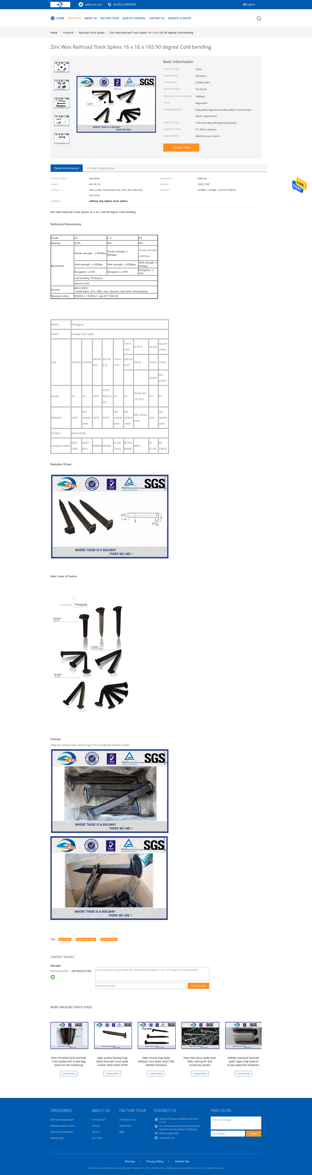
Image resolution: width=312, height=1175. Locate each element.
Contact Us (157, 18)
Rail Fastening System (62, 1119)
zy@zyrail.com (93, 4)
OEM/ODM (125, 1125)
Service (95, 1131)
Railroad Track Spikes (61, 1131)
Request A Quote (179, 18)
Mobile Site (182, 1161)
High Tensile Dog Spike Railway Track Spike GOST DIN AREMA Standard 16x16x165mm (156, 1063)
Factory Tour (109, 18)
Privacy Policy (155, 1161)
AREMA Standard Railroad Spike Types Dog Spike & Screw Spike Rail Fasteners (243, 1061)
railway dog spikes (86, 939)
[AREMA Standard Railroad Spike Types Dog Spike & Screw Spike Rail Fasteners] (244, 1035)
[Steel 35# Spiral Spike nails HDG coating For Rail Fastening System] (200, 1035)
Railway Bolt (56, 1138)
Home (60, 18)
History (96, 1125)
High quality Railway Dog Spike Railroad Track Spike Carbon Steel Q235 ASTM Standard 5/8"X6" (112, 1063)
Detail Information (66, 168)
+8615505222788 (81, 971)
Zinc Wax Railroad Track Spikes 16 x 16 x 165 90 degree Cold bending (151, 32)
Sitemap (130, 1161)
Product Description (101, 168)
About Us (90, 18)
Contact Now (181, 147)
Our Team (97, 1138)
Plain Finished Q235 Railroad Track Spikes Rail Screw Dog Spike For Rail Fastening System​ (68, 1063)
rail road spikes (109, 939)
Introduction (98, 1119)
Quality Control (134, 18)
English (250, 4)
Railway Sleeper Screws (62, 1125)
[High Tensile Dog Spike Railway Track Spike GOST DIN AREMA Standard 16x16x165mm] (157, 1035)
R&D (121, 1131)
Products (74, 18)
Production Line (127, 1119)
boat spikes (65, 939)
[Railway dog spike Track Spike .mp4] (116, 115)
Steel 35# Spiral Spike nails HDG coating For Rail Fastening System (199, 1061)
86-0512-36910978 (125, 4)
